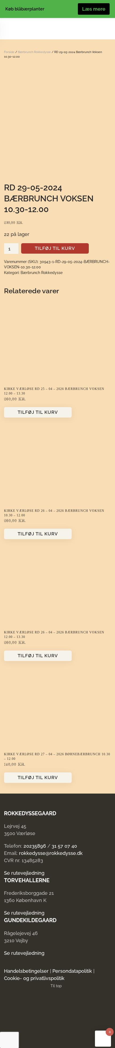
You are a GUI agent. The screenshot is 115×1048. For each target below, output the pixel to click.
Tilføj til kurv (55, 248)
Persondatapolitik (72, 971)
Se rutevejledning (24, 873)
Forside (9, 52)
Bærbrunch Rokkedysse (34, 52)
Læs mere (93, 9)
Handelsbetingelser (26, 971)
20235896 (35, 846)
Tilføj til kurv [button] (38, 412)
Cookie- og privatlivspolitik (34, 978)
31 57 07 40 (64, 846)
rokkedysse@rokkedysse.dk (51, 853)
